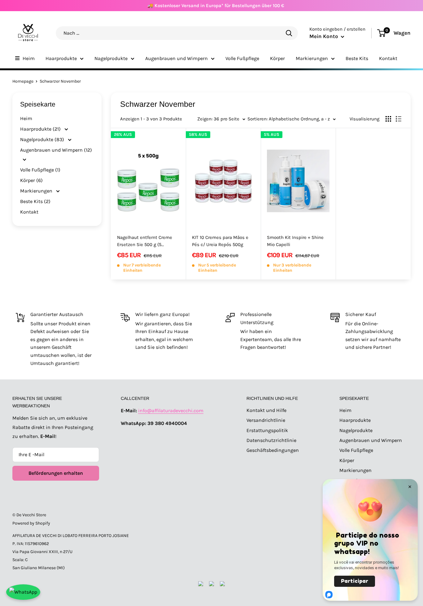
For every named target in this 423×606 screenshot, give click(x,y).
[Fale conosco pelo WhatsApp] (23, 592)
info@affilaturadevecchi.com (170, 410)
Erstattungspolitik (267, 430)
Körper (277, 58)
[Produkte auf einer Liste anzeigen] (398, 119)
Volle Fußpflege (242, 58)
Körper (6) (31, 180)
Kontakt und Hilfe (266, 410)
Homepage (22, 81)
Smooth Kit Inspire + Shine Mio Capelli (295, 241)
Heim (29, 58)
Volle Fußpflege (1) (40, 170)
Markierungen (312, 58)
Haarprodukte (61, 58)
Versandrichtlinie (265, 420)
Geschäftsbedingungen (272, 450)
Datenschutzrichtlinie (271, 440)
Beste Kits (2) (35, 201)
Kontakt (388, 58)
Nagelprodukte (111, 58)
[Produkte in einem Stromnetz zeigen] (388, 119)
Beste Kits (357, 58)
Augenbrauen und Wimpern (176, 58)
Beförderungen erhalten (55, 473)
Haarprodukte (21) (41, 129)
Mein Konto (324, 36)
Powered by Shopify (31, 523)
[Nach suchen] (289, 33)
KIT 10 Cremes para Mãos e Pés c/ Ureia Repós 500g (220, 241)
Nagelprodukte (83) (42, 139)
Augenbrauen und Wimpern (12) (56, 150)
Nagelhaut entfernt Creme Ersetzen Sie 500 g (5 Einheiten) (144, 242)
